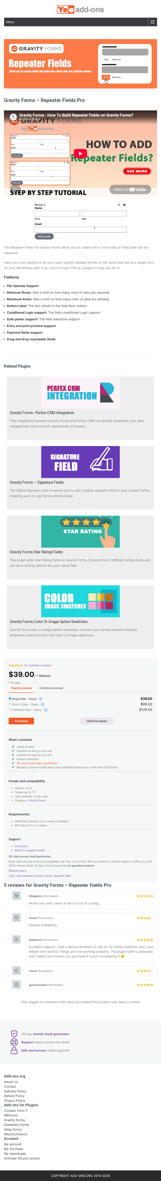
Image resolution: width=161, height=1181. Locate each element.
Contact (10, 1086)
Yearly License (21, 688)
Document (21, 846)
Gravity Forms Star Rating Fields (36, 552)
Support (27, 1042)
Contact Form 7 (15, 1111)
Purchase (21, 721)
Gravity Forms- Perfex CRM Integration (42, 412)
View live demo (97, 721)
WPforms (11, 1115)
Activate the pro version (22, 1158)
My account (13, 1144)
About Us (11, 1082)
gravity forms (43, 875)
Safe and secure (33, 1050)
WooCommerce (15, 1134)
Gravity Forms (37, 800)
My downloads (15, 1154)
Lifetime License (51, 688)
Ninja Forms (13, 1129)
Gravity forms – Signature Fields (37, 482)
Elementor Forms (16, 1125)
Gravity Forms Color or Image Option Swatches (48, 621)
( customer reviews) (37, 665)
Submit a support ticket (30, 850)
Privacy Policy (14, 1101)
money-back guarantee (51, 1034)
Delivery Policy (15, 1091)
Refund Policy (14, 1096)
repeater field (62, 875)
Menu (10, 22)
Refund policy (17, 870)
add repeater (24, 875)
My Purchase (13, 1149)
